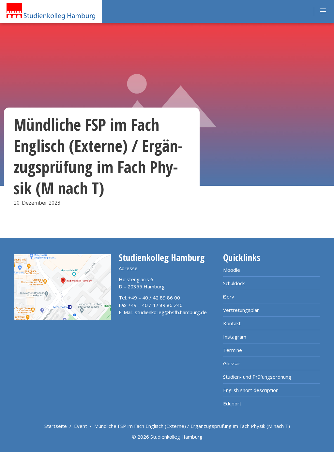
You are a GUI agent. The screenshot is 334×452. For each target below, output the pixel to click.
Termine (232, 350)
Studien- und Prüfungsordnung (257, 376)
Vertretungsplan (241, 310)
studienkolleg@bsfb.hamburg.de (171, 312)
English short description (251, 390)
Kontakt (232, 323)
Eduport (232, 403)
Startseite (55, 426)
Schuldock (234, 283)
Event (80, 426)
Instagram (234, 336)
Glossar (231, 363)
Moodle (231, 270)
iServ (228, 296)
